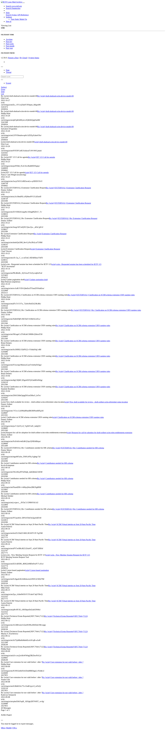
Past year (9, 48)
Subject (4, 87)
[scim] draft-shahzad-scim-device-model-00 (50, 142)
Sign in (8, 21)
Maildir (9, 728)
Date (7, 70)
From (3, 89)
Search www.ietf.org (14, 6)
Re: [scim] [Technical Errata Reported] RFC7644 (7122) (66, 616)
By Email (23, 58)
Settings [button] (9, 17)
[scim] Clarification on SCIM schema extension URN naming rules (78, 417)
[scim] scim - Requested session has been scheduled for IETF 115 (76, 264)
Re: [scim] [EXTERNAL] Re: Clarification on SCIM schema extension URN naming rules (106, 310)
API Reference (23, 15)
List (2, 94)
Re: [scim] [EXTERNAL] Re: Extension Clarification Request (73, 218)
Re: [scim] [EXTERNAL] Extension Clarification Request (68, 188)
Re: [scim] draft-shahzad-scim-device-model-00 (55, 96)
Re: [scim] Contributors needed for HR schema (55, 463)
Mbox (3, 728)
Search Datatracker (13, 8)
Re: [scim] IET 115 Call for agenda (41, 157)
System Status (33, 58)
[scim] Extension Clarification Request (45, 249)
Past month (10, 46)
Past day (9, 42)
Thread (8, 72)
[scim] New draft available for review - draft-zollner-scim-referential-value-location (96, 402)
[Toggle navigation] (24, 2)
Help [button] (8, 13)
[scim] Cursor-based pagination (37, 570)
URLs (14, 728)
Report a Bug (13, 58)
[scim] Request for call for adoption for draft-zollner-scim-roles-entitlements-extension (99, 433)
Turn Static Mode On (19, 19)
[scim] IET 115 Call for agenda (37, 172)
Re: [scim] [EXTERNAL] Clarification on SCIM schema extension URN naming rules (101, 295)
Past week (10, 44)
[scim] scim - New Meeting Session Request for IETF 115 (67, 555)
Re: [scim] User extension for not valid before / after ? (62, 662)
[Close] (2, 720)
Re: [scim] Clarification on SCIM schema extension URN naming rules (83, 325)
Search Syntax (11, 15)
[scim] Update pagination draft (36, 280)
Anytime (9, 39)
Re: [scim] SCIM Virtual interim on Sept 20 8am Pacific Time (72, 524)
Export (8, 83)
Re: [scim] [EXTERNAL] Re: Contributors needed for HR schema (78, 448)
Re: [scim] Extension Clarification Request (50, 234)
